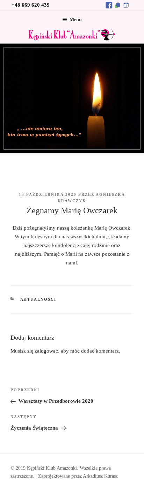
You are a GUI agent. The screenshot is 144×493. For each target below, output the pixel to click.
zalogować (46, 351)
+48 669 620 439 (31, 5)
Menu (76, 19)
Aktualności (38, 299)
